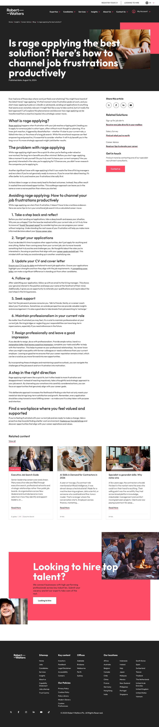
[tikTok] (49, 712)
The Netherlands (142, 679)
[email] (131, 105)
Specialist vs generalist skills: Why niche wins (125, 476)
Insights (94, 12)
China (106, 679)
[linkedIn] (123, 105)
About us (42, 679)
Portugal (123, 690)
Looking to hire (131, 3)
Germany (107, 687)
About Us (107, 12)
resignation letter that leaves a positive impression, (31, 344)
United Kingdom (142, 689)
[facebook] (116, 105)
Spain (138, 664)
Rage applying (15, 125)
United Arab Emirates (140, 684)
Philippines (124, 687)
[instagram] (26, 712)
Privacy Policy (63, 688)
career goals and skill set (67, 251)
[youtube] (41, 712)
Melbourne (81, 668)
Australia (107, 664)
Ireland (122, 664)
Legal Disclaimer (64, 668)
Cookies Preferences (63, 704)
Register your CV (110, 3)
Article (62, 516)
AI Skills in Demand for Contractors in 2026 (78, 476)
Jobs (41, 664)
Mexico (122, 679)
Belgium (107, 668)
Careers (61, 676)
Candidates (68, 12)
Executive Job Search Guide (25, 474)
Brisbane (80, 664)
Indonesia (123, 661)
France (106, 683)
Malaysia (123, 676)
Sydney (80, 676)
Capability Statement (43, 684)
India (106, 694)
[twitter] (109, 105)
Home (41, 661)
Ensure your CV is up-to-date (21, 265)
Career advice (14, 469)
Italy (121, 668)
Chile (106, 676)
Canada (107, 672)
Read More (16, 507)
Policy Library (63, 696)
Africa (106, 661)
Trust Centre (44, 693)
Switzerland (140, 668)
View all (12, 441)
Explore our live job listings (71, 421)
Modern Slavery (64, 700)
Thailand (139, 676)
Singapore (124, 694)
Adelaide (80, 661)
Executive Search (28, 516)
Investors (61, 661)
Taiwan (138, 672)
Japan (122, 672)
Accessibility (63, 672)
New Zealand (125, 683)
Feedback (62, 664)
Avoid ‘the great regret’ (30, 225)
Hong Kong (108, 690)
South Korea (140, 661)
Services (82, 12)
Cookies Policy (63, 692)
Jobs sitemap (44, 689)
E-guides (14, 516)
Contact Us (121, 12)
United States (141, 693)
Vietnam (139, 696)
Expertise (54, 12)
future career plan (44, 231)
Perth (79, 672)
